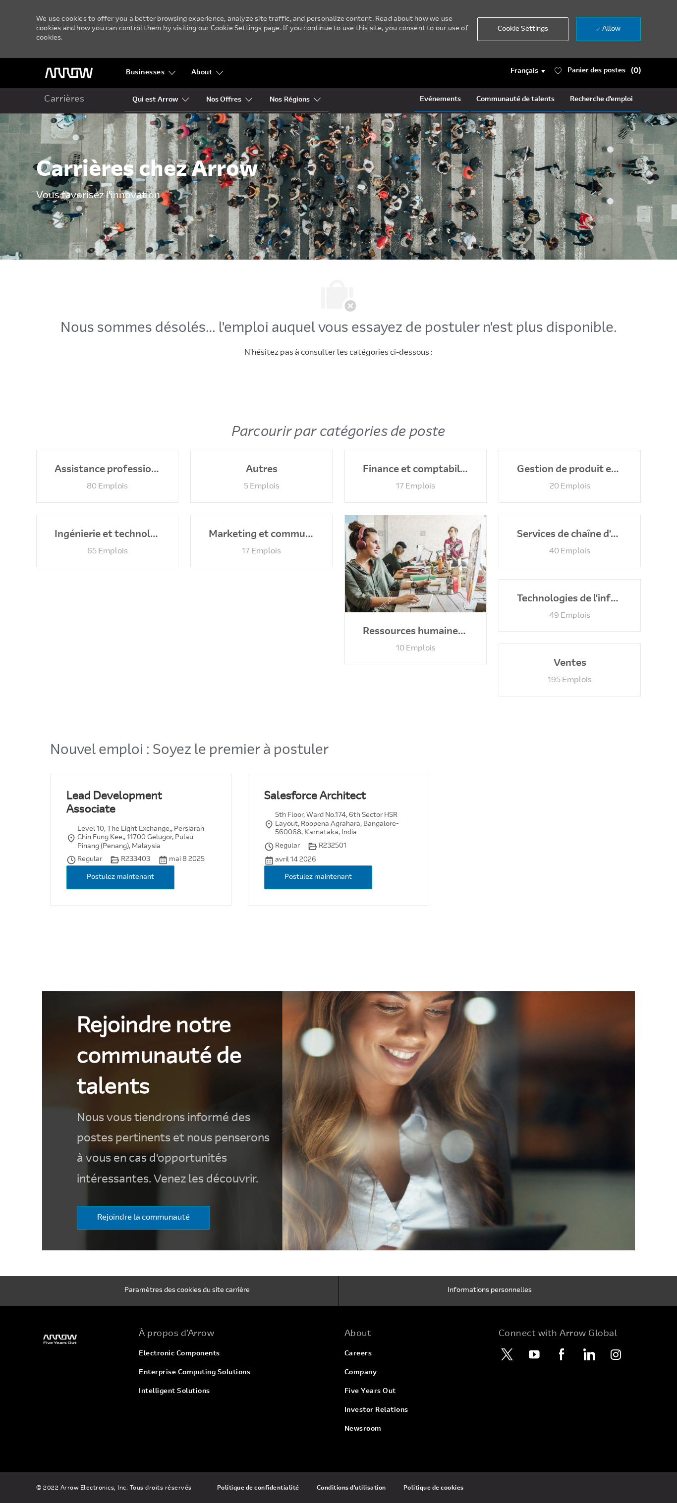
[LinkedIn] (589, 1354)
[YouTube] (534, 1354)
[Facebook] (561, 1354)
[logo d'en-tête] (69, 73)
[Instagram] (616, 1354)
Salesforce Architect (315, 796)
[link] (81, 1339)
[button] (528, 71)
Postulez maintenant (120, 877)
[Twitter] (507, 1354)
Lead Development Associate (114, 803)
